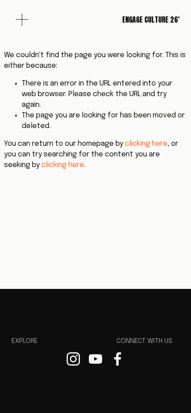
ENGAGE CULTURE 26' (150, 19)
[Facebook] (118, 359)
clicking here (146, 144)
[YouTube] (95, 359)
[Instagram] (73, 359)
